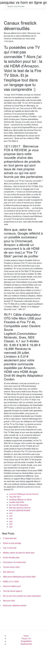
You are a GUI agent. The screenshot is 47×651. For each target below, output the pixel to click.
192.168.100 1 (15, 496)
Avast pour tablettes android (14, 605)
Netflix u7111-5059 (11, 581)
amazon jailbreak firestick (19, 510)
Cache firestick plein (11, 557)
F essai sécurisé (9, 538)
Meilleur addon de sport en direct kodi (18, 552)
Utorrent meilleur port (12, 586)
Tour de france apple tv (12, 591)
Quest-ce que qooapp (12, 543)
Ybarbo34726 (26, 644)
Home (26, 635)
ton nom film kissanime (18, 505)
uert (10, 513)
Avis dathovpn (9, 571)
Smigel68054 (26, 641)
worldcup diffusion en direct (20, 499)
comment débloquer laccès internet (23, 494)
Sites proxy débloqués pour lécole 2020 (19, 576)
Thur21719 (26, 638)
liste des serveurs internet (19, 507)
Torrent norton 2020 (11, 567)
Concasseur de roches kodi (14, 562)
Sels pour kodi (9, 600)
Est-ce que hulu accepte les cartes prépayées (22, 595)
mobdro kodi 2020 (16, 502)
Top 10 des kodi (9, 547)
